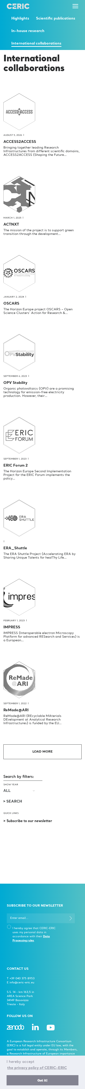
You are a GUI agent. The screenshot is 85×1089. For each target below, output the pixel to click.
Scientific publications (55, 18)
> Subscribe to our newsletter (27, 821)
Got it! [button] (42, 1080)
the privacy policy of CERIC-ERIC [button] (37, 1068)
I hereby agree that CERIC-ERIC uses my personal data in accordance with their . (34, 934)
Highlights (20, 18)
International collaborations (36, 43)
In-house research (27, 31)
